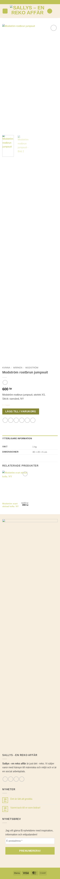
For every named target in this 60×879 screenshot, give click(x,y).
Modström (31, 368)
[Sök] (49, 11)
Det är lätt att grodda (21, 799)
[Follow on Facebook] (25, 2)
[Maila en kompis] (21, 420)
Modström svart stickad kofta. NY (10, 505)
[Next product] (5, 382)
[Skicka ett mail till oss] (31, 2)
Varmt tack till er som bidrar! (25, 807)
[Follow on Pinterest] (34, 2)
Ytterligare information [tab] (17, 438)
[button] (5, 11)
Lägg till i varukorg (20, 411)
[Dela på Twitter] (16, 420)
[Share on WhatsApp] (5, 420)
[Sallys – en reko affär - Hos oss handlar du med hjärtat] (27, 11)
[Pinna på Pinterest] (27, 420)
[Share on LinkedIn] (32, 420)
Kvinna (6, 368)
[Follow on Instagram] (28, 2)
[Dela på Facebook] (10, 420)
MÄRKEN (17, 368)
